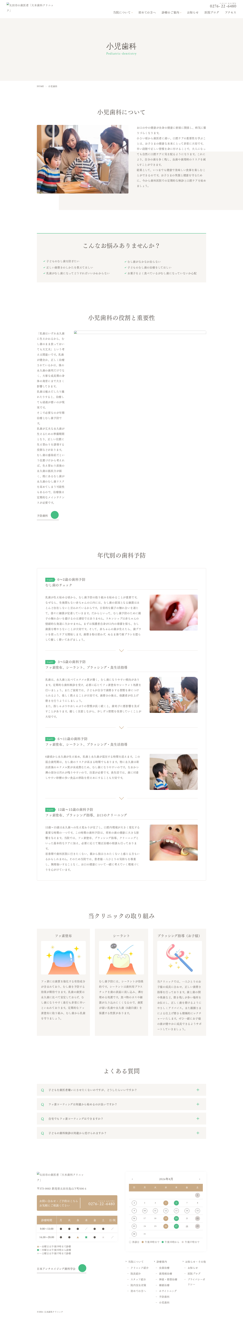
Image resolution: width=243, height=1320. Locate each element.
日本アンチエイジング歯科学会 (56, 1268)
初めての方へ (147, 12)
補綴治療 (164, 1285)
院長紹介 (136, 1273)
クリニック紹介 (140, 1267)
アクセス (230, 12)
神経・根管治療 (168, 1279)
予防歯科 (42, 515)
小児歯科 (164, 1302)
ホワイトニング (168, 1291)
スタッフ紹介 (138, 1279)
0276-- (223, 5)
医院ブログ (211, 12)
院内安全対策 (138, 1285)
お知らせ (193, 12)
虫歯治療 (164, 1267)
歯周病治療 (165, 1273)
